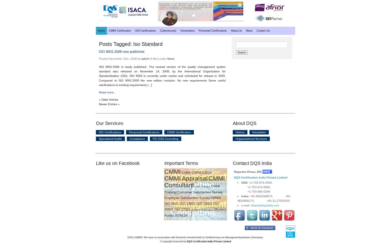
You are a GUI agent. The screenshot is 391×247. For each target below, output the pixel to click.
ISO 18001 (204, 204)
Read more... (107, 92)
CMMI (172, 171)
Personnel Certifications (213, 30)
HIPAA (216, 198)
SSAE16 (181, 215)
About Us (236, 30)
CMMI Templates (202, 186)
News (249, 30)
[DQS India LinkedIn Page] (265, 220)
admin (145, 58)
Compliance (137, 138)
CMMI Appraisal (186, 178)
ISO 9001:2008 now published (121, 52)
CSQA (207, 173)
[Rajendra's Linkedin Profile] (267, 171)
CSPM (196, 173)
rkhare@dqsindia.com (265, 205)
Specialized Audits (110, 138)
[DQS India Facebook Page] (240, 220)
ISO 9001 (171, 204)
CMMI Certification (120, 30)
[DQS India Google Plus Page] (277, 220)
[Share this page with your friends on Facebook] (260, 229)
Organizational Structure (251, 138)
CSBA (186, 173)
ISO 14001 (187, 204)
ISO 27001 (182, 209)
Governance (187, 30)
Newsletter (259, 132)
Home (101, 30)
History (240, 132)
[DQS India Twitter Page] (252, 220)
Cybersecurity (168, 30)
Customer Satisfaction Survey (200, 192)
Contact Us (263, 30)
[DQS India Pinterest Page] (289, 220)
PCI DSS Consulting (165, 138)
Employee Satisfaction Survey (187, 198)
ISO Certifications (145, 30)
